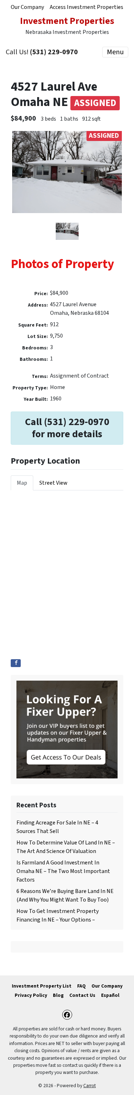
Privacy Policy (31, 995)
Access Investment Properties (86, 7)
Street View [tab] (53, 483)
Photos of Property (62, 264)
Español (110, 995)
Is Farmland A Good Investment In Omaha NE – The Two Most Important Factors (63, 871)
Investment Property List (41, 986)
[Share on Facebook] (16, 663)
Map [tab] (22, 483)
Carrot (89, 1085)
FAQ (81, 986)
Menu (115, 52)
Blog (58, 995)
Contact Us (82, 995)
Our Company (27, 7)
